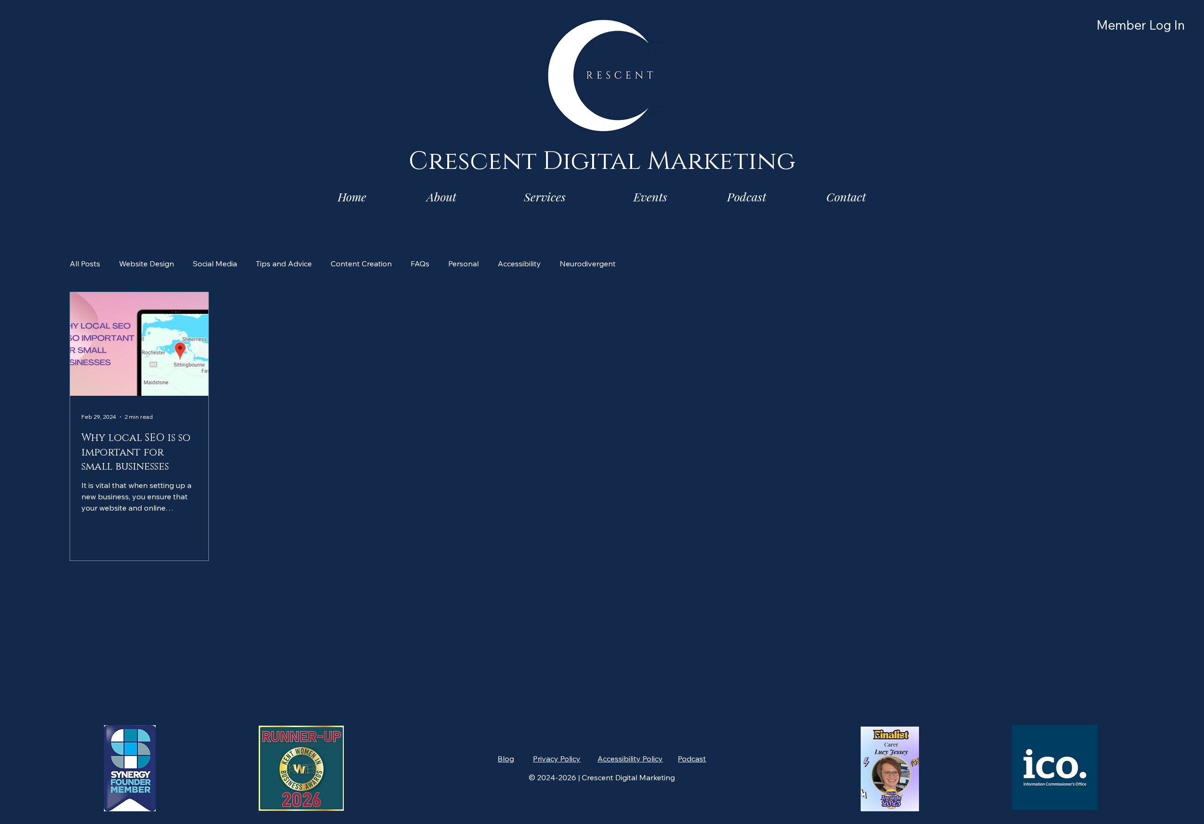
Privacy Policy (556, 758)
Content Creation (361, 263)
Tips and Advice (284, 263)
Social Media (215, 263)
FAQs (420, 263)
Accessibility (519, 263)
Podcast (692, 758)
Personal (463, 263)
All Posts (85, 263)
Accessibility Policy (630, 758)
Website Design (146, 263)
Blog (506, 758)
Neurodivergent (588, 263)
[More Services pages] (571, 196)
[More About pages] (461, 196)
